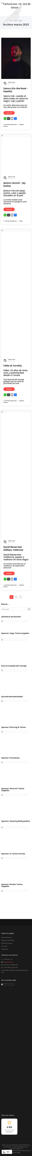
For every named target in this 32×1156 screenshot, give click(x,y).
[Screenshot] (16, 680)
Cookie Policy (4, 949)
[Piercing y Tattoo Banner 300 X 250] (16, 741)
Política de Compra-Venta (7, 940)
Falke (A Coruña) (12, 365)
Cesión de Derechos (6, 937)
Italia (21, 221)
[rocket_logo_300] (16, 900)
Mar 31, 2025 (11, 84)
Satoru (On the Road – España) (15, 90)
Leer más (9, 113)
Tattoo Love (11, 82)
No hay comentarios (11, 124)
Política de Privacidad (6, 943)
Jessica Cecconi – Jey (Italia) (14, 184)
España (22, 124)
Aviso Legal (4, 946)
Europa (5, 126)
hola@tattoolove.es (8, 962)
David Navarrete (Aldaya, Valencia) (13, 548)
